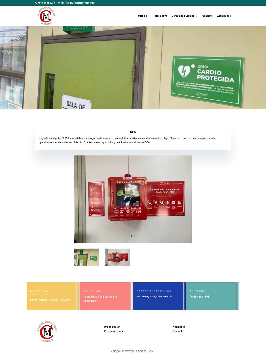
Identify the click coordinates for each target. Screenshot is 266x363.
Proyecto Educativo (115, 331)
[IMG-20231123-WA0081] (133, 242)
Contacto (207, 16)
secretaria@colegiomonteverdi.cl (155, 296)
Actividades (224, 16)
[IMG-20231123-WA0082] (86, 265)
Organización (112, 326)
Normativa (161, 16)
